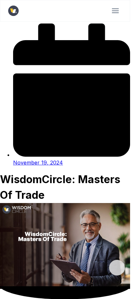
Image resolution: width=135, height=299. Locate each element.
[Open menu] (115, 10)
